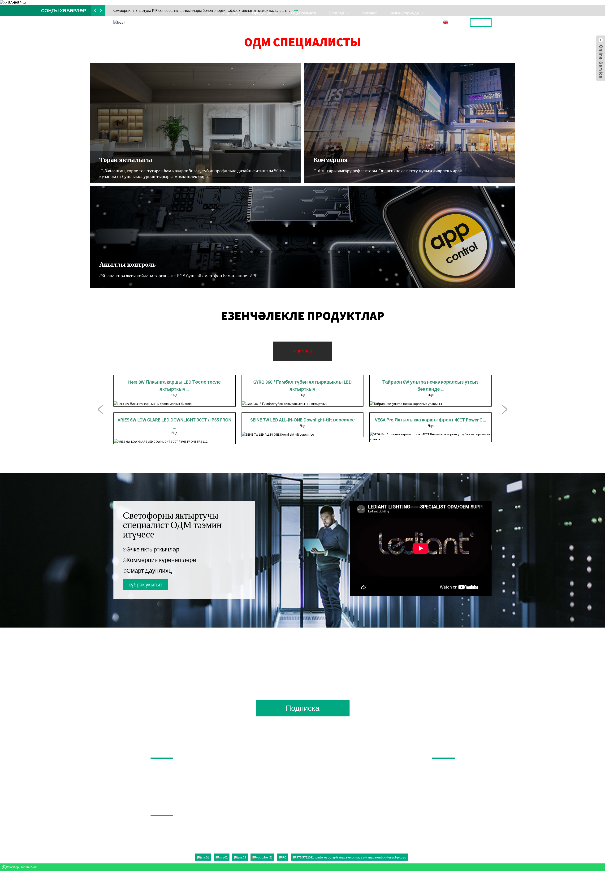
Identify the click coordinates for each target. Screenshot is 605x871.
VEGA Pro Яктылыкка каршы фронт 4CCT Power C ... (430, 420)
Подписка (303, 708)
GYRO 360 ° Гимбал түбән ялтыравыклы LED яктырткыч (302, 385)
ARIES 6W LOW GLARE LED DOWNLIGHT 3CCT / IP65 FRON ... (174, 423)
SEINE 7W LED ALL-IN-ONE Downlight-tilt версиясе (302, 420)
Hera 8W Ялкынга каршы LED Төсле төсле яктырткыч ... (174, 385)
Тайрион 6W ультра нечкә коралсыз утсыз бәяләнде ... (430, 385)
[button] (100, 410)
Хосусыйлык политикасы (188, 808)
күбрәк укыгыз (145, 584)
